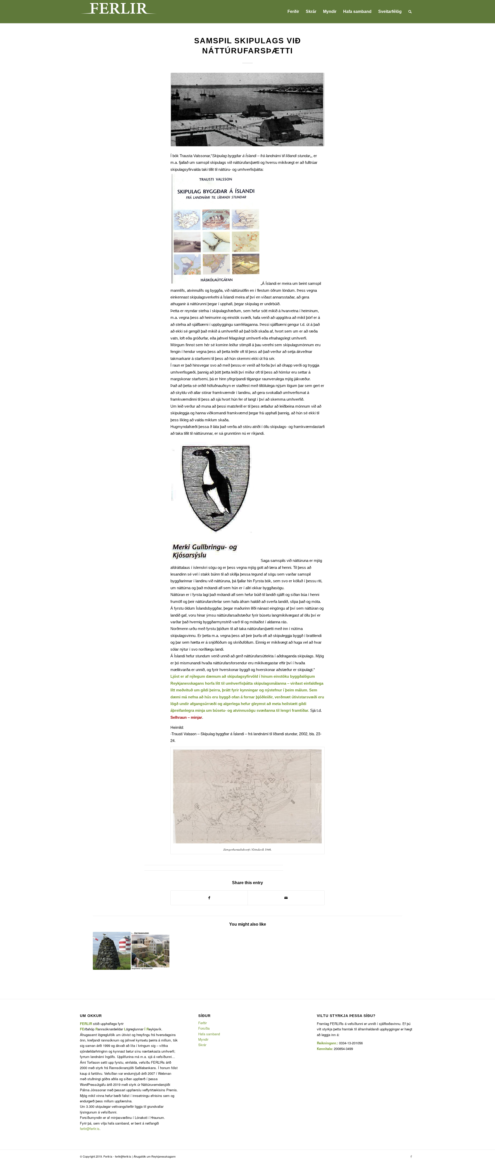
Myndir (203, 1039)
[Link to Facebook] (411, 1156)
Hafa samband (209, 1033)
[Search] (410, 11)
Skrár (202, 1044)
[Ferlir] (118, 11)
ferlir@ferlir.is (90, 1128)
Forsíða (204, 1028)
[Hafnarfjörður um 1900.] (247, 109)
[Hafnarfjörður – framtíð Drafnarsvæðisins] (150, 951)
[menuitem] (293, 11)
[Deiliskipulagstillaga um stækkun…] (112, 951)
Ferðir (202, 1022)
